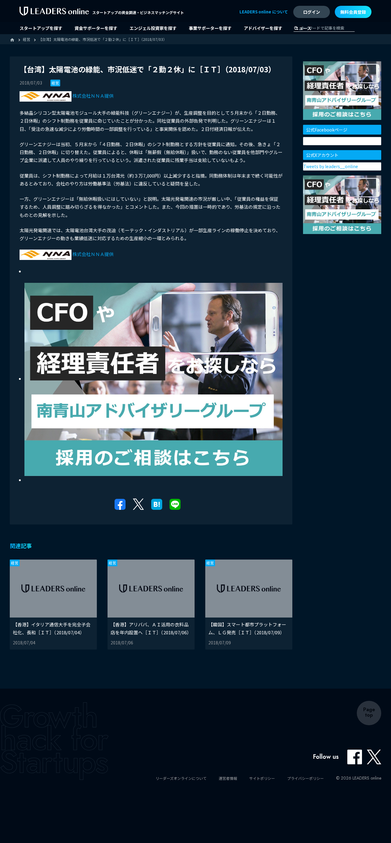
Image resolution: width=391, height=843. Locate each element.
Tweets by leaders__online (330, 166)
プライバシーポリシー (305, 778)
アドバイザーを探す (263, 28)
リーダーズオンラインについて (180, 778)
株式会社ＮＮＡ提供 (92, 95)
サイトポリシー (262, 778)
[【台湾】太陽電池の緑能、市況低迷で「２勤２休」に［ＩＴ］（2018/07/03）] (156, 503)
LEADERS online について (263, 12)
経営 (55, 82)
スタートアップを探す (41, 28)
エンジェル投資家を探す (153, 28)
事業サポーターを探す (210, 28)
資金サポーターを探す (96, 28)
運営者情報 (228, 778)
